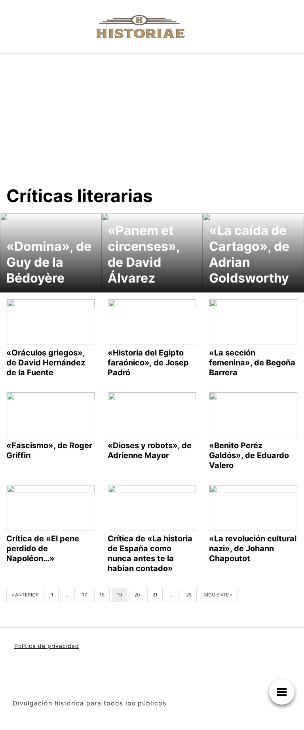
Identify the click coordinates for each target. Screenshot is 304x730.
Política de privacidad (46, 645)
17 (84, 595)
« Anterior (25, 595)
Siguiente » (218, 595)
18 (101, 595)
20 (137, 595)
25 (189, 595)
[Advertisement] (152, 112)
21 (155, 595)
